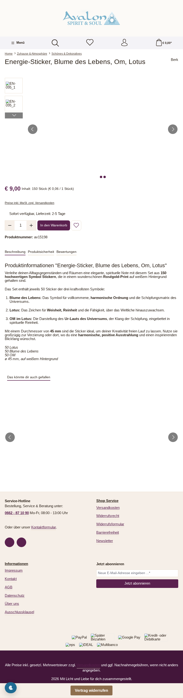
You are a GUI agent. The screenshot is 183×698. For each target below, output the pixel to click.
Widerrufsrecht (107, 516)
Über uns (12, 604)
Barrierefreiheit (107, 532)
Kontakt (11, 579)
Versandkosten (108, 508)
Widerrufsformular (110, 524)
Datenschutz (15, 595)
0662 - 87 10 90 (17, 513)
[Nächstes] (173, 129)
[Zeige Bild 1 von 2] (101, 177)
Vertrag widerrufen (91, 690)
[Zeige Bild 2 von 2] (104, 177)
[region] (91, 129)
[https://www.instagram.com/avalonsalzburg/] (21, 542)
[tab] (15, 252)
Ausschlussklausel (19, 612)
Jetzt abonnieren (137, 583)
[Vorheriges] (32, 129)
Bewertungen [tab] (66, 252)
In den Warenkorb (53, 225)
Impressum (14, 570)
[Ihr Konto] (124, 43)
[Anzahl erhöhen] (31, 225)
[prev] (10, 437)
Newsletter (104, 541)
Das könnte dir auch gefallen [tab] (28, 377)
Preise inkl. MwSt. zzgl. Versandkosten (29, 203)
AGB (8, 587)
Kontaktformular (43, 527)
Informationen (16, 564)
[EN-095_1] (102, 129)
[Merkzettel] (89, 43)
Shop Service (107, 501)
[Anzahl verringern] (10, 225)
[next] (173, 437)
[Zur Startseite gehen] (91, 17)
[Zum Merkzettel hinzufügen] (76, 225)
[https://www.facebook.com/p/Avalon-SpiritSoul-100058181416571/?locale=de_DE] (9, 542)
